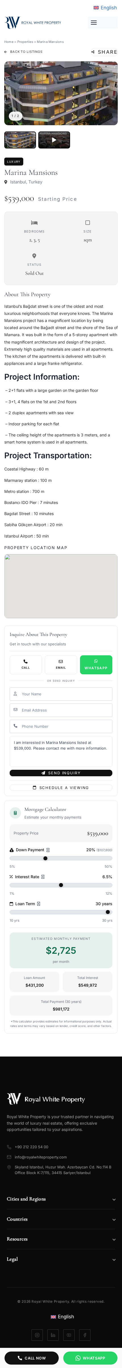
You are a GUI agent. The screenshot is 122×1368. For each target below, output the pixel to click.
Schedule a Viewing (64, 787)
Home (8, 42)
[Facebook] (85, 1335)
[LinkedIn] (53, 1335)
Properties (25, 42)
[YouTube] (69, 1335)
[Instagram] (37, 1335)
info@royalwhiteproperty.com (41, 1157)
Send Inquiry (64, 773)
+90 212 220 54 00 (31, 1147)
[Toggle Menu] (103, 22)
